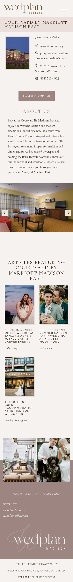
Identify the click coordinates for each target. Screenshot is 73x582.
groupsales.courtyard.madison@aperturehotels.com (51, 56)
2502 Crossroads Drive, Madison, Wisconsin (51, 69)
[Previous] (5, 213)
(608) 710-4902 (49, 79)
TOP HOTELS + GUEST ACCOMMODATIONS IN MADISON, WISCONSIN (18, 407)
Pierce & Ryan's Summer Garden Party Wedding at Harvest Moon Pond (53, 335)
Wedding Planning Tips (16, 421)
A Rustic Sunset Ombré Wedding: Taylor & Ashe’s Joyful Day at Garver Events (19, 335)
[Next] (68, 213)
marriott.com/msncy (51, 46)
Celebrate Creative (43, 577)
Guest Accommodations (48, 37)
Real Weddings (11, 348)
